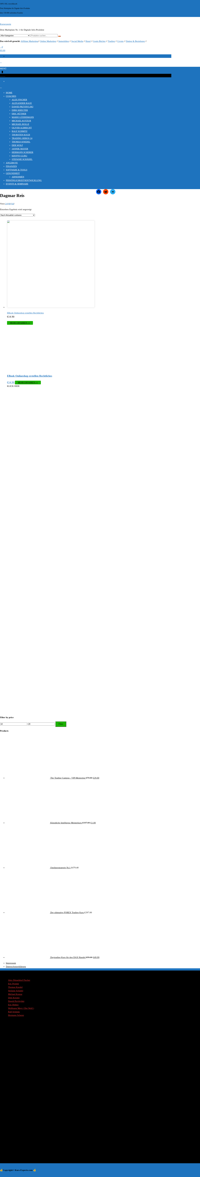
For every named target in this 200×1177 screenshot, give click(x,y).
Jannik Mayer (20, 149)
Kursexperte (5, 24)
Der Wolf (17, 145)
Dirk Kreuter (20, 110)
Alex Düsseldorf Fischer (19, 980)
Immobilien (63, 41)
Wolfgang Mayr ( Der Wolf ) (21, 1008)
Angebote (12, 163)
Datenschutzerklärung (16, 966)
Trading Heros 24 (22, 138)
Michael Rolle (20, 124)
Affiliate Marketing (29, 41)
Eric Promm (13, 983)
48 (9, 204)
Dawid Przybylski (22, 107)
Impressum (11, 963)
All (12, 204)
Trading (111, 41)
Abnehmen (18, 177)
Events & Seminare (17, 184)
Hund (88, 41)
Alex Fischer (19, 99)
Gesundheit (13, 173)
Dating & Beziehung (135, 41)
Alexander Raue (22, 103)
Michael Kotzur (21, 121)
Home (9, 92)
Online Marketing (48, 41)
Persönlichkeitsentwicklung (24, 180)
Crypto (120, 41)
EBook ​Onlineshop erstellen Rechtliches (25, 313)
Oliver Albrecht (22, 128)
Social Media (77, 41)
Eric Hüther (19, 114)
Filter (61, 724)
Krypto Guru (19, 156)
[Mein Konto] (1, 62)
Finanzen (11, 166)
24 (6, 204)
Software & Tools (16, 170)
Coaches (11, 96)
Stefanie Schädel (22, 159)
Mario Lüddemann (23, 117)
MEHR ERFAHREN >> (20, 323)
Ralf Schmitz (19, 131)
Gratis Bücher (99, 41)
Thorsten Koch (21, 135)
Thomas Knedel (21, 142)
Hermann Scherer (22, 152)
